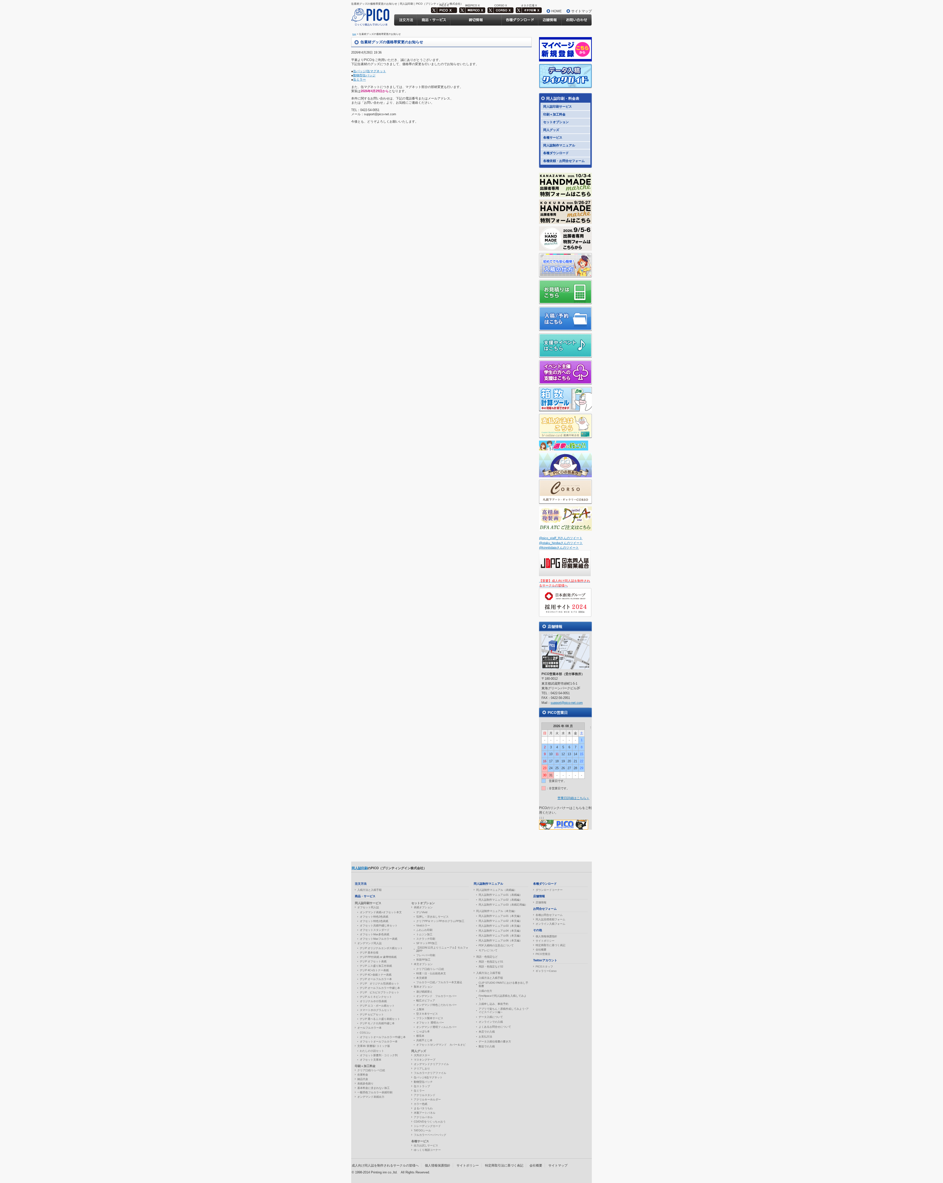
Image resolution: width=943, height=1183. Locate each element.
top (354, 34)
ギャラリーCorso (546, 970)
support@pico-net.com (567, 703)
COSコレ (365, 1032)
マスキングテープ (424, 1059)
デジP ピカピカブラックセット (379, 992)
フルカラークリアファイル (430, 1072)
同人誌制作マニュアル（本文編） (496, 910)
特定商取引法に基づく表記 (504, 1165)
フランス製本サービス (429, 1018)
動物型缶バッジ (364, 75)
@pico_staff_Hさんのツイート (560, 538)
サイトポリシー (545, 940)
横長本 (420, 1035)
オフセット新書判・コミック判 (379, 1055)
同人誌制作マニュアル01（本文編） (500, 915)
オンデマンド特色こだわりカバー (436, 1004)
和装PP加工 (423, 959)
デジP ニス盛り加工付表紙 (376, 965)
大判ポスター (422, 1055)
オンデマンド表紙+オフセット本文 (381, 912)
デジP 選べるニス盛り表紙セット (380, 1018)
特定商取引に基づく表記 (550, 945)
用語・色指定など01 (491, 961)
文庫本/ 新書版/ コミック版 (373, 1045)
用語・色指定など (487, 956)
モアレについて (488, 950)
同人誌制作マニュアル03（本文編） (500, 925)
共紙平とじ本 (424, 1040)
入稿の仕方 (485, 990)
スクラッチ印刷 (425, 938)
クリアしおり (422, 1068)
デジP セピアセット (372, 1014)
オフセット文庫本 (370, 1059)
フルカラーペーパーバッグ (430, 1134)
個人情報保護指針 (546, 936)
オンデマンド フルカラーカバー (436, 996)
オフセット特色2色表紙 (374, 916)
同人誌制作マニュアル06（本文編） (500, 940)
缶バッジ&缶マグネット (428, 1077)
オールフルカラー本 (369, 1027)
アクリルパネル (423, 1117)
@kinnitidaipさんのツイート (559, 547)
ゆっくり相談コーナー (427, 1149)
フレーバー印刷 (425, 955)
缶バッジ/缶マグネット (369, 71)
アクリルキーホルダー (427, 1099)
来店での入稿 (487, 1031)
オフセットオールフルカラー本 (379, 1041)
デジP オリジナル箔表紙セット (379, 983)
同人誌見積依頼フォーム (550, 919)
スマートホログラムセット (376, 1010)
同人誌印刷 (360, 868)
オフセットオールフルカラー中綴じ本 (383, 1037)
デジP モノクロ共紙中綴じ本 (377, 1023)
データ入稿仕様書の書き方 (495, 1041)
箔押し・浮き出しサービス (432, 916)
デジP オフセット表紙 (373, 961)
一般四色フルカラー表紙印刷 (374, 1092)
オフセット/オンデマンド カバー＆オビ (441, 1044)
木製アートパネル (424, 1112)
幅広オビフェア (425, 1000)
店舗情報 (541, 902)
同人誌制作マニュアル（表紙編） (496, 889)
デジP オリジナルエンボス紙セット (381, 948)
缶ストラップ (422, 1086)
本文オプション (423, 964)
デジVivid (421, 912)
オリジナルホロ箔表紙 (373, 1001)
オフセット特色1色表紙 (374, 921)
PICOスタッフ (544, 966)
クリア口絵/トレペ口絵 (371, 1070)
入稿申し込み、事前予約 (493, 1003)
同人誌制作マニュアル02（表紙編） (500, 899)
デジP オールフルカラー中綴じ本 (380, 987)
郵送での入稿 (487, 1046)
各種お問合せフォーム (549, 914)
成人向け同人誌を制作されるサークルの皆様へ (385, 1165)
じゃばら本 (423, 1031)
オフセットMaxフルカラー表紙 (378, 938)
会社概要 (541, 949)
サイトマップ (581, 11)
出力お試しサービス (426, 1145)
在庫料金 (362, 1074)
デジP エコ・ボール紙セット (377, 1005)
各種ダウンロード (556, 153)
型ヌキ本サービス (427, 1013)
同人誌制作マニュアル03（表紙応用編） (503, 904)
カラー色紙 (420, 1103)
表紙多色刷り (365, 1083)
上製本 (420, 1009)
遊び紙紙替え (424, 991)
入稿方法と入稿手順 (369, 889)
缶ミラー (359, 79)
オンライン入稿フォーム (550, 923)
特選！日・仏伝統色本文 (431, 973)
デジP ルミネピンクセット (376, 996)
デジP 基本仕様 (369, 952)
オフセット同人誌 (368, 907)
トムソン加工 (424, 934)
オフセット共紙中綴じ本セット (379, 925)
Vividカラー (423, 925)
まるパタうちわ (423, 1108)
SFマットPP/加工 (426, 943)
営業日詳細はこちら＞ (573, 798)
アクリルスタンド (424, 1095)
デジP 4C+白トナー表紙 (374, 970)
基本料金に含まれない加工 (373, 1087)
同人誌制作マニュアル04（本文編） (500, 930)
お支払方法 (485, 1036)
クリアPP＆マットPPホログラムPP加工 (440, 921)
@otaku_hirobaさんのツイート (561, 543)
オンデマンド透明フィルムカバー (436, 1026)
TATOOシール (422, 1130)
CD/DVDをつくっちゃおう (430, 1121)
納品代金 (362, 1079)
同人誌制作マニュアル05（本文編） (500, 935)
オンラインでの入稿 (491, 1021)
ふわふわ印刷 (424, 929)
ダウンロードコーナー (549, 889)
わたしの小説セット (372, 1050)
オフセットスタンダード (374, 929)
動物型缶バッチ (423, 1081)
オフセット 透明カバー (430, 1022)
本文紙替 (421, 977)
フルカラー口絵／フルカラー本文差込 (439, 982)
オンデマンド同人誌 (369, 943)
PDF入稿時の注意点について (496, 945)
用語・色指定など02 (491, 966)
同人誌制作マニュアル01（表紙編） (500, 894)
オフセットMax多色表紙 (374, 934)
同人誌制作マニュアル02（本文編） (500, 920)
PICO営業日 (543, 953)
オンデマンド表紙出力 (370, 1096)
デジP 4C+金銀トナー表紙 (375, 974)
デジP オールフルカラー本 (376, 979)
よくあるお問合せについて (495, 1026)
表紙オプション (423, 907)
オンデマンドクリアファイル (431, 1064)
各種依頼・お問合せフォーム (564, 161)
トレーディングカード (427, 1126)
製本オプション (423, 986)
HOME (556, 11)
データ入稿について (491, 1016)
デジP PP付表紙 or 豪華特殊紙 (378, 956)
